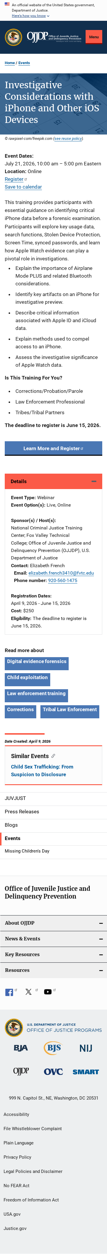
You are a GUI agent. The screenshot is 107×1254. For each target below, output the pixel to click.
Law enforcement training (36, 693)
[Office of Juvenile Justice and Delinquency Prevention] (21, 1077)
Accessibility (16, 1114)
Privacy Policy (17, 1157)
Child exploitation (27, 677)
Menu (94, 37)
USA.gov (12, 1214)
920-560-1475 (62, 580)
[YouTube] (49, 993)
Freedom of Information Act (31, 1200)
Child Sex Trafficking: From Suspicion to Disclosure (42, 770)
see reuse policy (68, 138)
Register (14, 179)
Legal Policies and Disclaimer (33, 1171)
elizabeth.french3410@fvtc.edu (61, 573)
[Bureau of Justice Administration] (21, 1052)
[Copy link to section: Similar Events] (52, 755)
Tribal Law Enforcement (70, 709)
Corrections (20, 709)
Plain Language (19, 1143)
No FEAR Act (16, 1185)
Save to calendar (23, 187)
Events (24, 63)
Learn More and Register (51, 448)
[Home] (54, 37)
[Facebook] (11, 993)
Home (10, 63)
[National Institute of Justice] (86, 1052)
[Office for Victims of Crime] (53, 1076)
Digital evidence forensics (36, 661)
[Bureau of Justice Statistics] (53, 1056)
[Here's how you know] (53, 10)
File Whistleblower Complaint (33, 1128)
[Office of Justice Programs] (13, 37)
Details (19, 481)
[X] (31, 993)
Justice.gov (15, 1228)
